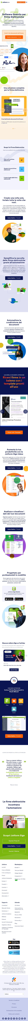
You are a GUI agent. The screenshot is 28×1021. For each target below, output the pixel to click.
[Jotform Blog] (14, 1019)
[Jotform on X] (6, 1019)
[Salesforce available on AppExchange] (14, 952)
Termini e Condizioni (14, 1000)
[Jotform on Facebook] (3, 1019)
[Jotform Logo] (5, 2)
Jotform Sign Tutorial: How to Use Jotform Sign (12, 665)
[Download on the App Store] (14, 947)
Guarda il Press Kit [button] (14, 841)
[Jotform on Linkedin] (9, 1019)
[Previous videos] (2, 656)
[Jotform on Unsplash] (25, 1019)
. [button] (14, 218)
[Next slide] (25, 110)
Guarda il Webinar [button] (14, 851)
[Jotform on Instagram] (22, 1019)
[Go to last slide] (3, 110)
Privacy (14, 1003)
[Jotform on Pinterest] (17, 1019)
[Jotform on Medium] (11, 1019)
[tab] (9, 537)
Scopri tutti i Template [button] (14, 432)
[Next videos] (26, 656)
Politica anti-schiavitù (14, 1014)
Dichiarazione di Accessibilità (14, 1010)
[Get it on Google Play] (14, 942)
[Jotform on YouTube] (19, 1019)
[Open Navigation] (26, 2)
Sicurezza (14, 1007)
